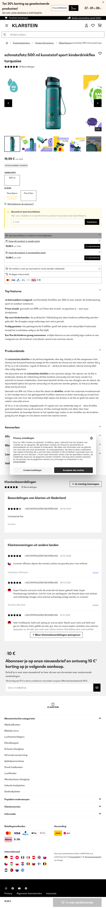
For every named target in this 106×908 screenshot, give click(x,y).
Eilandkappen (11, 742)
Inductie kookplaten (14, 785)
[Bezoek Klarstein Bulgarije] (33, 863)
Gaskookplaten (12, 791)
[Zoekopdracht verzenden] (5, 34)
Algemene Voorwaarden (29, 893)
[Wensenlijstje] (93, 25)
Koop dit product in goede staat (24, 241)
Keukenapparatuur (21, 43)
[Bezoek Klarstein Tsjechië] (6, 863)
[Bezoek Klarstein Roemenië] (28, 863)
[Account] (86, 25)
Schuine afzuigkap (14, 749)
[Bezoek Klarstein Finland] (39, 863)
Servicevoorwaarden (93, 857)
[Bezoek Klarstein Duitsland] (6, 857)
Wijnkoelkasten (12, 724)
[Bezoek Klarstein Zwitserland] (17, 857)
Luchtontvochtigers (14, 736)
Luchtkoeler (10, 773)
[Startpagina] (9, 43)
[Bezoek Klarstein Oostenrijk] (11, 857)
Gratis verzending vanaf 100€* (87, 18)
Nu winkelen (73, 8)
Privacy (8, 893)
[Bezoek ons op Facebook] (12, 888)
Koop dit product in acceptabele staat (27, 252)
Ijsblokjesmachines (14, 761)
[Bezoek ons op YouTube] (19, 888)
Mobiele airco (11, 730)
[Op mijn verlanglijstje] (100, 53)
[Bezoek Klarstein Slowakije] (44, 857)
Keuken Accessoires (44, 43)
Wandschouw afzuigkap (17, 779)
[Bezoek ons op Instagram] (6, 888)
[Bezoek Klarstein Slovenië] (17, 870)
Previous (8, 103)
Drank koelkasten (13, 767)
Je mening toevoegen (86, 484)
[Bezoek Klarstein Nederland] (6, 870)
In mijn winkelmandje (94, 246)
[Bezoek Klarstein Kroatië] (22, 863)
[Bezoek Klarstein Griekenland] (22, 870)
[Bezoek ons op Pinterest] (26, 888)
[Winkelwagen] (100, 25)
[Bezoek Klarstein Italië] (28, 857)
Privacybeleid (74, 857)
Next (98, 103)
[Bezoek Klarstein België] (44, 863)
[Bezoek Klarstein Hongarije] (11, 863)
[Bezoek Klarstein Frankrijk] (22, 857)
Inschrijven (92, 222)
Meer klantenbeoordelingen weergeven (57, 634)
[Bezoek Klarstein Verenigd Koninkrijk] (39, 857)
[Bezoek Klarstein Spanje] (33, 857)
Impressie (51, 893)
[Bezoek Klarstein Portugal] (11, 870)
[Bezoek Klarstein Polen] (17, 863)
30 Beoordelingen (27, 67)
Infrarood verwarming (15, 755)
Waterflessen (65, 43)
